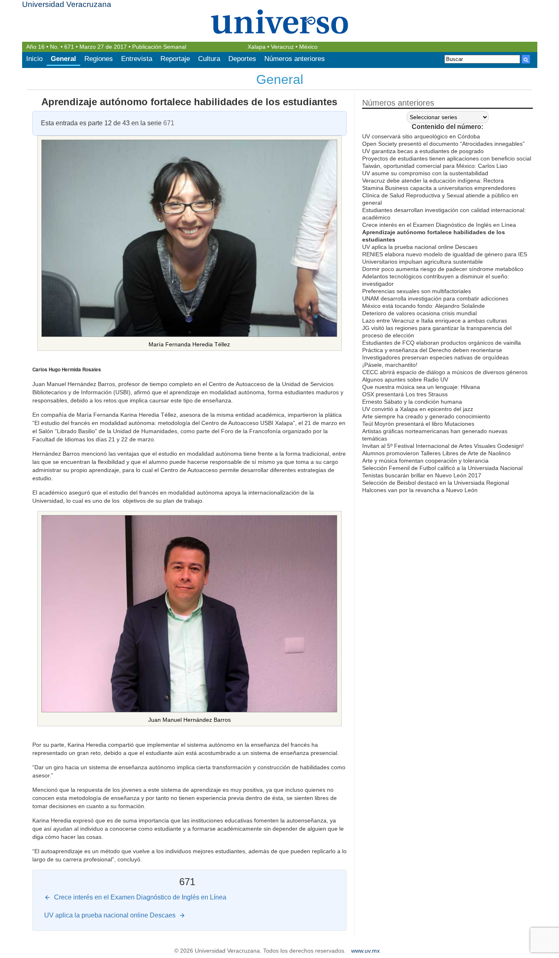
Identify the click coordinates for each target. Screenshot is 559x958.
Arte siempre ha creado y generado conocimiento (426, 416)
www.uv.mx (365, 951)
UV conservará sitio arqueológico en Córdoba (421, 136)
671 (69, 47)
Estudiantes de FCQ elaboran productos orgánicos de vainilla (441, 342)
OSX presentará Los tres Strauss (405, 394)
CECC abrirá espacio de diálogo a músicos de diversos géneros (444, 372)
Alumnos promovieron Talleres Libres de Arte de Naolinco (436, 453)
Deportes (242, 59)
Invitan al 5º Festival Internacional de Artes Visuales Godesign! (443, 446)
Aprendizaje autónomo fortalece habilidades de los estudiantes (189, 101)
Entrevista (136, 59)
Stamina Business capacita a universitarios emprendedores (439, 188)
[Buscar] (526, 59)
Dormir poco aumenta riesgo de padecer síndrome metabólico (442, 269)
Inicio (34, 59)
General (63, 59)
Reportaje (175, 59)
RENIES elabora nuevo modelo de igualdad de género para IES (444, 254)
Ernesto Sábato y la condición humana (412, 401)
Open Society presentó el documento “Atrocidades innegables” (443, 143)
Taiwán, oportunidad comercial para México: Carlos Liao (434, 166)
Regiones (98, 59)
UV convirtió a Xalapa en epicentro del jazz (417, 409)
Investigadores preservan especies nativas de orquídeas (435, 357)
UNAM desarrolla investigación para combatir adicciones (435, 298)
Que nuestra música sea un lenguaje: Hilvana (421, 387)
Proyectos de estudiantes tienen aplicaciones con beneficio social (446, 158)
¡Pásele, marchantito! (389, 365)
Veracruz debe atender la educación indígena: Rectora (433, 180)
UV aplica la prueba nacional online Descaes (420, 247)
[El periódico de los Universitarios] (279, 21)
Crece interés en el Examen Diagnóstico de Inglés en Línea (439, 224)
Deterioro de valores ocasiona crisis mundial (419, 313)
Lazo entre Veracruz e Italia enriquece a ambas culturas (434, 320)
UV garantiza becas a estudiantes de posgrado (423, 151)
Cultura (209, 59)
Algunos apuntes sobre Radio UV (405, 379)
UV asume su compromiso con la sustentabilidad (425, 173)
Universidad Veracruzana (66, 4)
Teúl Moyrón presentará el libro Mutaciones (418, 423)
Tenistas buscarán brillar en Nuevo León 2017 (421, 475)
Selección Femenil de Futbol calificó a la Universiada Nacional (442, 468)
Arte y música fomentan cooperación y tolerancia (425, 460)
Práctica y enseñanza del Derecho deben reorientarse (432, 350)
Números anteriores (294, 59)
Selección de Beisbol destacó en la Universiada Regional (435, 482)
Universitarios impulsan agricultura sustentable (422, 261)
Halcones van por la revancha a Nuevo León (420, 490)
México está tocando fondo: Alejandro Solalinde (423, 306)
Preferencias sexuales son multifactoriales (416, 291)
